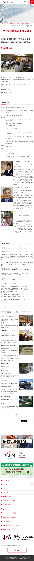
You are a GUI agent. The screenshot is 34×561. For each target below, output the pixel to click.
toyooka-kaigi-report (5, 95)
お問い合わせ (17, 550)
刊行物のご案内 (6, 496)
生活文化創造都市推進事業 (10, 23)
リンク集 (6, 557)
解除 (29, 557)
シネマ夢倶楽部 (6, 504)
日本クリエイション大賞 (8, 500)
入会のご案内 (5, 492)
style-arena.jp (6, 509)
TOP (2, 23)
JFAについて (5, 480)
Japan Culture (6, 529)
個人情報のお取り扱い (13, 557)
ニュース (4, 484)
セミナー (4, 488)
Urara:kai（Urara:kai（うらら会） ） (12, 525)
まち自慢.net (5, 521)
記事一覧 (17, 415)
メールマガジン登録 (22, 557)
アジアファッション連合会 (9, 513)
